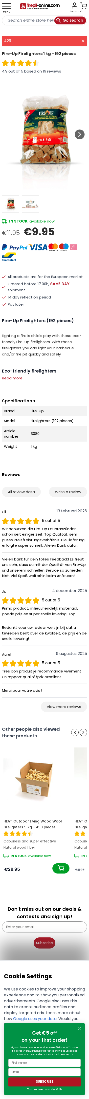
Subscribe (44, 942)
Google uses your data (35, 1019)
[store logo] (40, 7)
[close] (83, 41)
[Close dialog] (79, 1028)
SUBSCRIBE (44, 1082)
